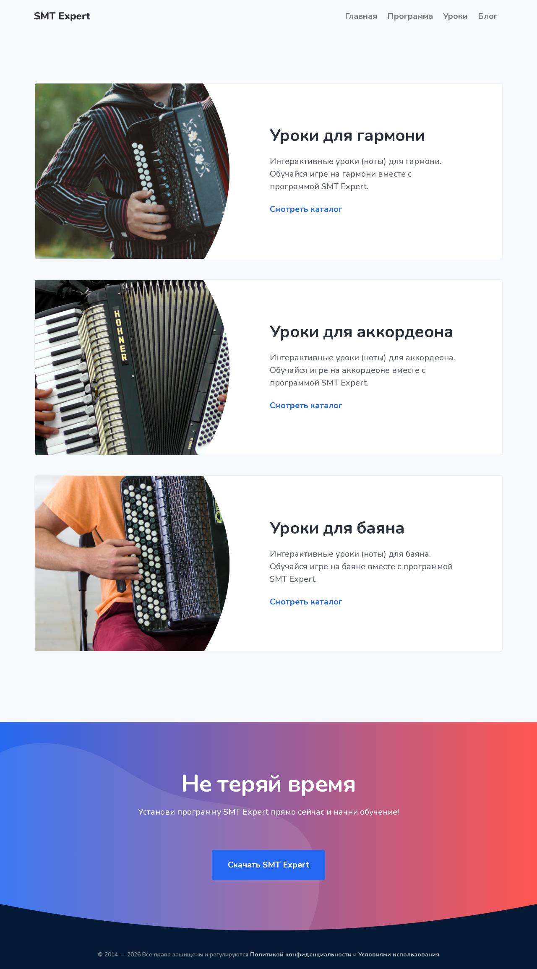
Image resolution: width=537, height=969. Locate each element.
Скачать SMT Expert (268, 864)
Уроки (455, 16)
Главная (361, 16)
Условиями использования (398, 955)
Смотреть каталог (306, 209)
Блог (488, 16)
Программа (410, 16)
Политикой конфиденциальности (301, 955)
